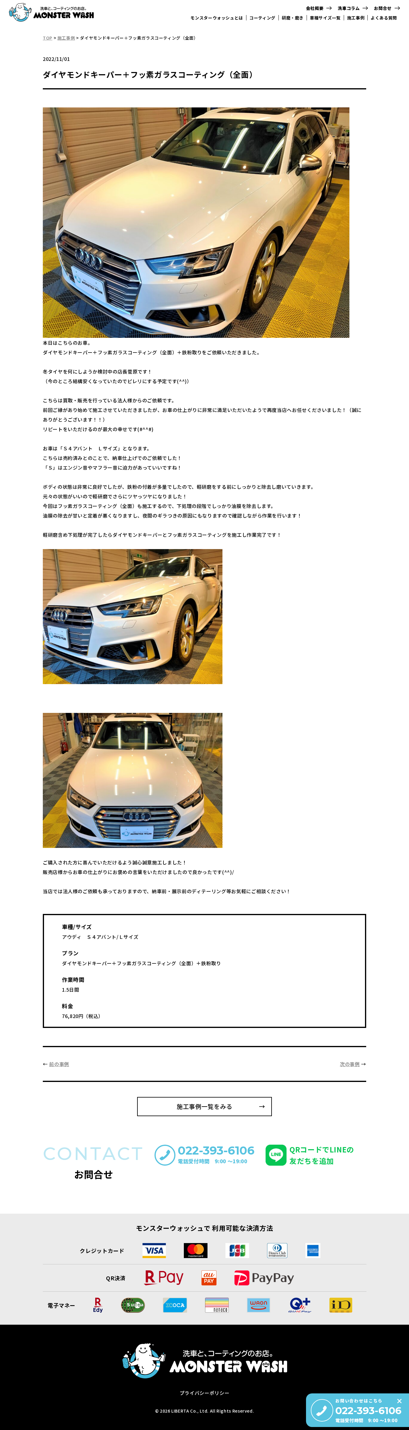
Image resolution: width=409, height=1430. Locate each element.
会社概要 (315, 8)
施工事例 (356, 18)
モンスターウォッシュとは (216, 18)
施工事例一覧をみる (204, 1106)
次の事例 (350, 1064)
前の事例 (59, 1064)
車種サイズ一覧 (325, 18)
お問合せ (383, 8)
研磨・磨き (293, 18)
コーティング (262, 18)
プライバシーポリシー (204, 1392)
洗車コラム (349, 8)
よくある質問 (384, 18)
